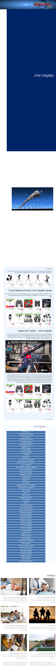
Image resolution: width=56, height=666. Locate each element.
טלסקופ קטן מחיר (26, 437)
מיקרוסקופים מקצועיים (25, 498)
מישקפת (25, 503)
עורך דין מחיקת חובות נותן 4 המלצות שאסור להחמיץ (42, 663)
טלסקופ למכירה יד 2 (26, 525)
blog (10, 4)
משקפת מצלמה (26, 558)
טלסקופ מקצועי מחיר (26, 551)
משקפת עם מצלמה (26, 520)
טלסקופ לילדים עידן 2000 (26, 460)
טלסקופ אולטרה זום (26, 452)
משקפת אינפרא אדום (26, 472)
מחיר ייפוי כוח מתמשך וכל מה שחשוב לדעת (16, 625)
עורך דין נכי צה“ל (51, 625)
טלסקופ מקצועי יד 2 (26, 531)
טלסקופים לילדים (26, 543)
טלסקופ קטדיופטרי (26, 536)
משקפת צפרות (26, 477)
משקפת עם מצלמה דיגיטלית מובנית (26, 467)
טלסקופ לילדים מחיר (26, 553)
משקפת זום (26, 482)
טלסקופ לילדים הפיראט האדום (26, 462)
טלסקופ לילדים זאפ (26, 518)
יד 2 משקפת (25, 480)
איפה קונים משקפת (26, 475)
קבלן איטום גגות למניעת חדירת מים (46, 653)
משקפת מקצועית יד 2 (26, 505)
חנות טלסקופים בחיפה (25, 470)
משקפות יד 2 (26, 455)
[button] (26, 4)
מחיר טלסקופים (25, 447)
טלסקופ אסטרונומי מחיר (26, 434)
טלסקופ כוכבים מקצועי (25, 510)
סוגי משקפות (26, 457)
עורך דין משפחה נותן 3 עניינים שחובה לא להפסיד (15, 663)
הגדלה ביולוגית (26, 495)
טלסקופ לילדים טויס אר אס (26, 541)
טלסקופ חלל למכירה (26, 523)
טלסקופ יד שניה (25, 490)
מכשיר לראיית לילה (26, 548)
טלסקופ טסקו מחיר (25, 442)
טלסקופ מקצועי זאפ (26, 515)
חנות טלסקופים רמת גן (25, 508)
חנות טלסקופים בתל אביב (26, 546)
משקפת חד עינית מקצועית (26, 487)
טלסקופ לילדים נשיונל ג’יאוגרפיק (26, 485)
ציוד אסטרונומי (26, 432)
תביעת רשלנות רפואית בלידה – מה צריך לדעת (15, 597)
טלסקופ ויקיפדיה (26, 449)
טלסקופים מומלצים (26, 513)
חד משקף (26, 493)
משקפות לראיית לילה (26, 528)
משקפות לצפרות (26, 538)
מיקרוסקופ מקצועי (26, 556)
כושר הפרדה (26, 500)
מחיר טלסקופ (26, 533)
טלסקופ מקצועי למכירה (26, 561)
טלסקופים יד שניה (26, 465)
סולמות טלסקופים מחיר (26, 444)
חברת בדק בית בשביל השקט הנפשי (18, 653)
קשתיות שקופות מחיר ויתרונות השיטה (46, 597)
